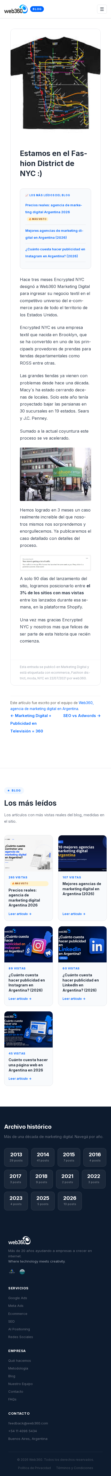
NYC (40, 678)
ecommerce (60, 672)
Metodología (18, 1368)
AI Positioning (19, 1329)
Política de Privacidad (34, 1468)
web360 (79, 678)
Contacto (15, 1391)
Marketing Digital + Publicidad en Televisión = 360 (30, 723)
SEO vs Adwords (82, 715)
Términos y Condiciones (74, 1468)
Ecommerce (17, 1314)
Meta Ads (15, 1306)
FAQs (12, 1399)
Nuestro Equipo (20, 1384)
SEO (11, 1321)
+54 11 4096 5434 (22, 1431)
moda (31, 678)
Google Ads (17, 1298)
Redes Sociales (20, 1337)
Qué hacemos (19, 1360)
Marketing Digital (73, 667)
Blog (37, 9)
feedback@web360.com (28, 1423)
